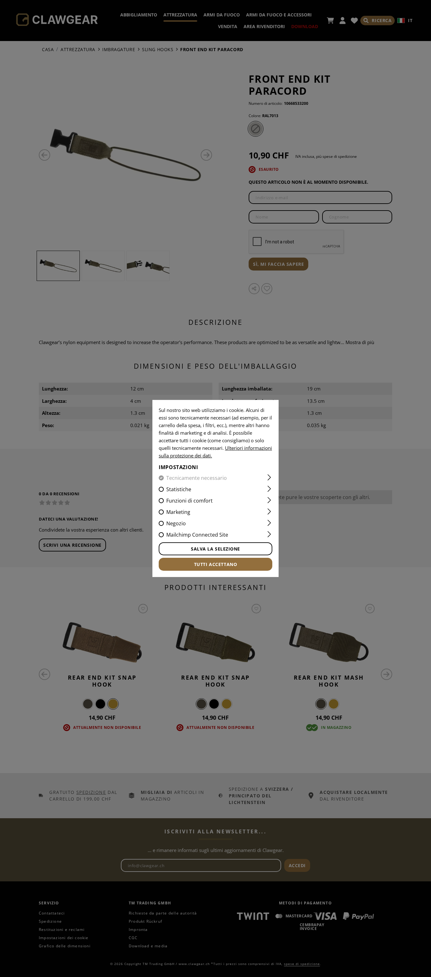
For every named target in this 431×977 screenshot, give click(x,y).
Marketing (178, 512)
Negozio (176, 523)
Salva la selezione (215, 549)
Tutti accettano (215, 564)
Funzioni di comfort (189, 500)
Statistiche (178, 489)
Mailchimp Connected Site (197, 534)
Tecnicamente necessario (196, 477)
